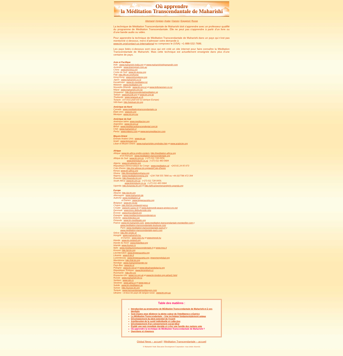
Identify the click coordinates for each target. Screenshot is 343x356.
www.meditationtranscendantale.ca (140, 109)
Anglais (159, 21)
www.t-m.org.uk (136, 275)
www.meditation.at (131, 198)
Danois (175, 21)
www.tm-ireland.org (131, 240)
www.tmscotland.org (132, 213)
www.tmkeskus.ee (131, 218)
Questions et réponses (142, 331)
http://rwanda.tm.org (131, 178)
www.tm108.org (129, 95)
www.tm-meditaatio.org (135, 220)
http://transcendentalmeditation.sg (141, 92)
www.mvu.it (161, 248)
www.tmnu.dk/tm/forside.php (137, 210)
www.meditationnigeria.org (135, 176)
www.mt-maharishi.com (132, 223)
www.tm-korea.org (137, 72)
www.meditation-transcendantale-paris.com (141, 230)
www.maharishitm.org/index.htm (152, 143)
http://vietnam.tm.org (133, 102)
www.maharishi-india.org (131, 65)
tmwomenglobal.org (160, 258)
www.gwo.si (144, 283)
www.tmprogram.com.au (135, 67)
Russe (195, 21)
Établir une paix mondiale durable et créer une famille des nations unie (166, 326)
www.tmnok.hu (154, 238)
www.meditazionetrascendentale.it (136, 248)
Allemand (150, 21)
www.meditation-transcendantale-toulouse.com (143, 225)
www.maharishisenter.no (135, 263)
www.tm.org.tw (147, 95)
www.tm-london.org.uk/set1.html (161, 275)
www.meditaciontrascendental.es (140, 215)
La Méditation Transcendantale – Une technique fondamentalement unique (168, 316)
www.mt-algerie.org (131, 163)
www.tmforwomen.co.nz (161, 87)
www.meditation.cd (160, 166)
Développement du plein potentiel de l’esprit (153, 319)
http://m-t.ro (130, 273)
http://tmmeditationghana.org (135, 173)
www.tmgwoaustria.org (143, 200)
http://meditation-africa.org (163, 153)
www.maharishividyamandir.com (162, 65)
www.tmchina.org (129, 70)
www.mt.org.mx (130, 114)
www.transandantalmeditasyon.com (139, 290)
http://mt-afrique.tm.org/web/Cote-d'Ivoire (146, 168)
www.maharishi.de (134, 195)
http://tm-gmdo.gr (128, 233)
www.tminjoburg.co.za (137, 161)
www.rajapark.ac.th (134, 97)
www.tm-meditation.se (132, 285)
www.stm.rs (128, 280)
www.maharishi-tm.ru (132, 278)
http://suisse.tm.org (131, 288)
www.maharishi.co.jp (131, 80)
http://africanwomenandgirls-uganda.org (164, 186)
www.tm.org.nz (140, 87)
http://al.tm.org (129, 193)
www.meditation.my (132, 85)
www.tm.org (130, 112)
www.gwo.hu (138, 238)
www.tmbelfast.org (139, 243)
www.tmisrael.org (128, 141)
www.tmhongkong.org (136, 77)
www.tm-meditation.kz (137, 82)
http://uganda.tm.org (132, 186)
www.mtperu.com (129, 131)
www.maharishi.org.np (132, 90)
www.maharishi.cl (128, 129)
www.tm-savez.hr (130, 208)
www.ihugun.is (129, 245)
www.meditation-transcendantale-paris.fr (146, 228)
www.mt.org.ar (131, 124)
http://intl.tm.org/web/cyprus (135, 205)
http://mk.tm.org (132, 260)
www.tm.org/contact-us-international (133, 43)
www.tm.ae (140, 138)
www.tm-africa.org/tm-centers (135, 153)
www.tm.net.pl (130, 268)
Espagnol (186, 21)
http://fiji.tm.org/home (129, 75)
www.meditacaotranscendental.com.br (139, 126)
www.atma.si (130, 283)
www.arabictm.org (179, 143)
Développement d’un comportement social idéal (155, 324)
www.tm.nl (129, 265)
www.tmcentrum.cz (144, 270)
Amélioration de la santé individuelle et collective (155, 321)
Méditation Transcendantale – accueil (185, 341)
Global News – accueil (149, 341)
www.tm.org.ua (163, 293)
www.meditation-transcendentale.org (152, 156)
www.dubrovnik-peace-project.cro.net (159, 208)
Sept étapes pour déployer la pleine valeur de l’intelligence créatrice (165, 314)
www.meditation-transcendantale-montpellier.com (169, 223)
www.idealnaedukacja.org (152, 268)
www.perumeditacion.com (152, 131)
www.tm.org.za (137, 158)
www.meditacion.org (140, 121)
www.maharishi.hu (132, 235)
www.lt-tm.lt (128, 255)
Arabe (168, 21)
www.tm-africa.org (129, 171)
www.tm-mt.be (130, 203)
